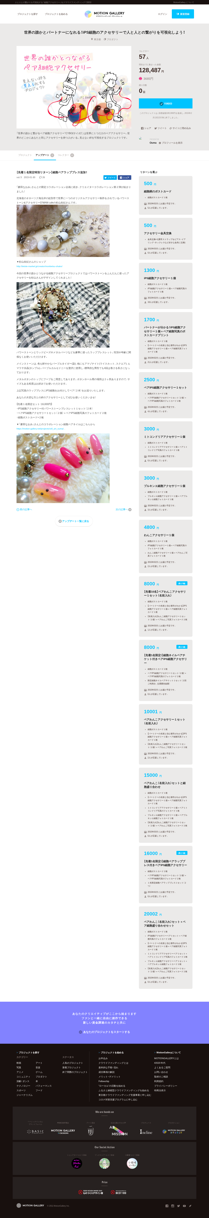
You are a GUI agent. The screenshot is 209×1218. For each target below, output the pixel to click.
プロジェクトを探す (27, 14)
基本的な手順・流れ (108, 1067)
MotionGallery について (183, 2)
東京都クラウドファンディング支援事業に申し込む (123, 1095)
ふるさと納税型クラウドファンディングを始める (123, 1090)
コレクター (65, 155)
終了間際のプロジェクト (73, 1072)
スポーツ (21, 1090)
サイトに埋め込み (182, 128)
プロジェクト (25, 155)
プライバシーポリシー (165, 1085)
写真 (19, 1067)
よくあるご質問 (162, 1067)
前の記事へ (26, 509)
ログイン (162, 14)
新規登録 (184, 14)
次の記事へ (122, 509)
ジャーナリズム (25, 1095)
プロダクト (112, 39)
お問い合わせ (161, 1072)
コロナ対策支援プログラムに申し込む (118, 1099)
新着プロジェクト (71, 1067)
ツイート (162, 128)
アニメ (20, 1072)
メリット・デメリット (110, 1076)
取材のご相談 (161, 1076)
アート (39, 1062)
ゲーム (39, 1072)
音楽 (38, 1067)
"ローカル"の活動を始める (112, 1085)
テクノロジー (23, 1085)
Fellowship (104, 1081)
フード (39, 1090)
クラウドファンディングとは (113, 1062)
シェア (147, 128)
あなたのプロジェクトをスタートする (106, 1032)
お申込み (103, 1058)
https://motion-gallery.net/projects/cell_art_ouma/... (41, 428)
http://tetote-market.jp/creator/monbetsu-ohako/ (39, 266)
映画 (19, 1062)
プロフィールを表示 (172, 142)
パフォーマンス (44, 1085)
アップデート (44, 155)
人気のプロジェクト (72, 1062)
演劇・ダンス (23, 1081)
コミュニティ (23, 1076)
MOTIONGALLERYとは (166, 1058)
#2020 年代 (159, 1062)
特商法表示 (160, 1090)
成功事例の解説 (107, 1072)
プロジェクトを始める (56, 14)
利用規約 (158, 1081)
